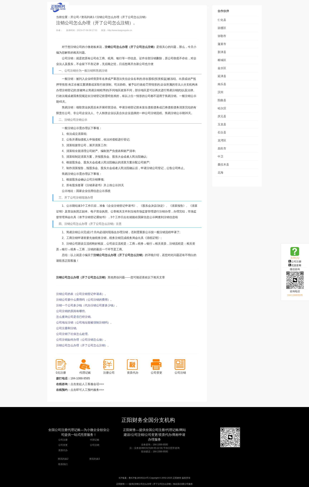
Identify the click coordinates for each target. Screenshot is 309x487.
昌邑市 (222, 148)
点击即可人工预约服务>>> (87, 389)
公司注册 (296, 261)
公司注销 (94, 445)
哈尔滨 (222, 108)
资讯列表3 (94, 459)
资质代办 (63, 450)
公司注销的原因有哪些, (70, 311)
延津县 (222, 76)
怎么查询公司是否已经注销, (73, 316)
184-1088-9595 (80, 378)
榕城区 (222, 60)
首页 (116, 7)
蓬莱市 (222, 44)
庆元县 (222, 116)
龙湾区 (222, 140)
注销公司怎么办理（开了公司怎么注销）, (82, 345)
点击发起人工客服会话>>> (87, 384)
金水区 (222, 68)
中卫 (220, 156)
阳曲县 (222, 100)
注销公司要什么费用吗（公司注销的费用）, (83, 299)
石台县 (222, 132)
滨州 (220, 92)
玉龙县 (222, 124)
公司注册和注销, (66, 328)
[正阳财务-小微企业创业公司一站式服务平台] (58, 7)
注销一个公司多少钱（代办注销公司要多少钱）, (86, 305)
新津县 (222, 52)
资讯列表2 (63, 459)
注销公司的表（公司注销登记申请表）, (81, 293)
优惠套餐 (296, 265)
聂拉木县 (223, 164)
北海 (220, 172)
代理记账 (94, 439)
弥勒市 (222, 35)
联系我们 (63, 464)
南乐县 (222, 84)
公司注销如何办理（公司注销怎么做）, (81, 339)
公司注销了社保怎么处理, (72, 333)
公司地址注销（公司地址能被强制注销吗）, (83, 322)
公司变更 (63, 445)
